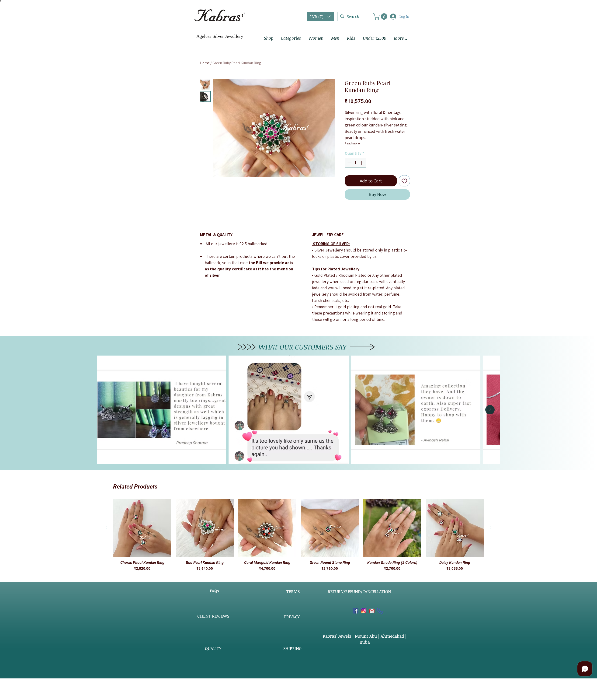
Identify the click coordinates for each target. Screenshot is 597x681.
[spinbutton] (355, 163)
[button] (320, 16)
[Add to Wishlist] (404, 180)
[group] (298, 535)
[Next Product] (490, 527)
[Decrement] (349, 163)
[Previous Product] (106, 527)
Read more (352, 143)
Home (205, 62)
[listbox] (320, 16)
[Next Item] (490, 409)
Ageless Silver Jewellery (219, 36)
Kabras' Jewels (337, 636)
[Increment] (361, 163)
